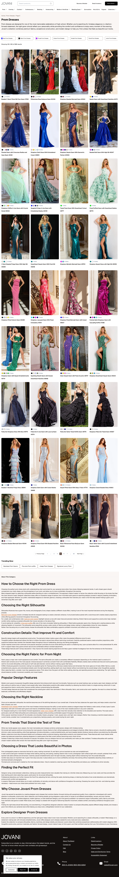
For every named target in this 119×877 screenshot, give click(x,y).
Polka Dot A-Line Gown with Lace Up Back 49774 (44, 433)
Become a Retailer (97, 845)
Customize (11, 870)
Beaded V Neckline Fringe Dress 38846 (13, 488)
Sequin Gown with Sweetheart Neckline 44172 (104, 99)
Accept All (34, 870)
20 (74, 553)
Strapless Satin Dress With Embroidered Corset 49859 (43, 153)
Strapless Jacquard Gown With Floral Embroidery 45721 (42, 321)
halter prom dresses (47, 711)
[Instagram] (19, 851)
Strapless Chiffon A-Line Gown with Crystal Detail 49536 (14, 209)
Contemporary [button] (29, 9)
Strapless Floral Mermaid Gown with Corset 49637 (73, 321)
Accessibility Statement (99, 855)
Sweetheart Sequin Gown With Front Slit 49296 (43, 265)
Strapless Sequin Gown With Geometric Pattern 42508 (72, 153)
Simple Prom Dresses (40, 38)
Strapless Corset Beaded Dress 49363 (101, 488)
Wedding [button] (39, 9)
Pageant (103, 9)
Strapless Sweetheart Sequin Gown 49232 (103, 376)
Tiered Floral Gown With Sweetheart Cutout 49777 (73, 209)
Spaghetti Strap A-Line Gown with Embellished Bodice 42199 (41, 209)
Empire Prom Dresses (23, 38)
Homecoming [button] (49, 9)
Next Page (79, 553)
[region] (22, 864)
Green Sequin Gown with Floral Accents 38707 (74, 376)
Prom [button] (3, 9)
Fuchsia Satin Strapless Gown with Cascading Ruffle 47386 (100, 321)
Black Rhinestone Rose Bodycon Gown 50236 (72, 545)
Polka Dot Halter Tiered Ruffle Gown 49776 (73, 432)
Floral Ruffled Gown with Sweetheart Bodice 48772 (103, 209)
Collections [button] (111, 9)
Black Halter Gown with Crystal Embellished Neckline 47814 (103, 545)
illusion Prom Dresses (92, 38)
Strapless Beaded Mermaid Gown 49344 (72, 99)
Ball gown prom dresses (9, 615)
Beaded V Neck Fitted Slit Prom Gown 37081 (15, 99)
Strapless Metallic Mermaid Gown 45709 (72, 264)
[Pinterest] (11, 851)
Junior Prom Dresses (75, 38)
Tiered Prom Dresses (57, 38)
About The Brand (68, 841)
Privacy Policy (95, 848)
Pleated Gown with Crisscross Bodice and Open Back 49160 (14, 153)
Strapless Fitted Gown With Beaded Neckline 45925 (44, 545)
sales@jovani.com (111, 865)
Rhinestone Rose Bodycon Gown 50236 (43, 99)
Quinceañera (87, 9)
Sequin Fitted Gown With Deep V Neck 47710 (74, 488)
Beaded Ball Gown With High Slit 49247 (102, 152)
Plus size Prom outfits (29, 566)
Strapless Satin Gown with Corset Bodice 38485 (43, 489)
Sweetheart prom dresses (9, 707)
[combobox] (35, 3)
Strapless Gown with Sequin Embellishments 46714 (15, 377)
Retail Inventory (96, 841)
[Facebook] (7, 851)
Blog (64, 852)
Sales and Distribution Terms (100, 852)
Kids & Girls (96, 9)
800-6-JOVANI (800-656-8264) (74, 865)
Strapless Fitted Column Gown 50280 (13, 320)
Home (3, 16)
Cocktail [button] (19, 9)
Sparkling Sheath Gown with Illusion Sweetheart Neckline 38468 (42, 377)
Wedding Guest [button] (76, 9)
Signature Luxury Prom (64, 566)
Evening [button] (11, 9)
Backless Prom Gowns (10, 566)
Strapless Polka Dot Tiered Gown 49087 (102, 432)
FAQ (64, 848)
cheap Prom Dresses (46, 566)
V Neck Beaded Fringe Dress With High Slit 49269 (14, 265)
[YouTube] (2, 851)
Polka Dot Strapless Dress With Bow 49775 (14, 432)
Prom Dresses (10, 16)
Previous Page (40, 553)
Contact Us (67, 845)
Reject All (23, 870)
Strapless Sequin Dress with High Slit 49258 (103, 264)
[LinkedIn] (15, 851)
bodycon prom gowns (31, 619)
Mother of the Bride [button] (62, 9)
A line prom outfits (26, 623)
